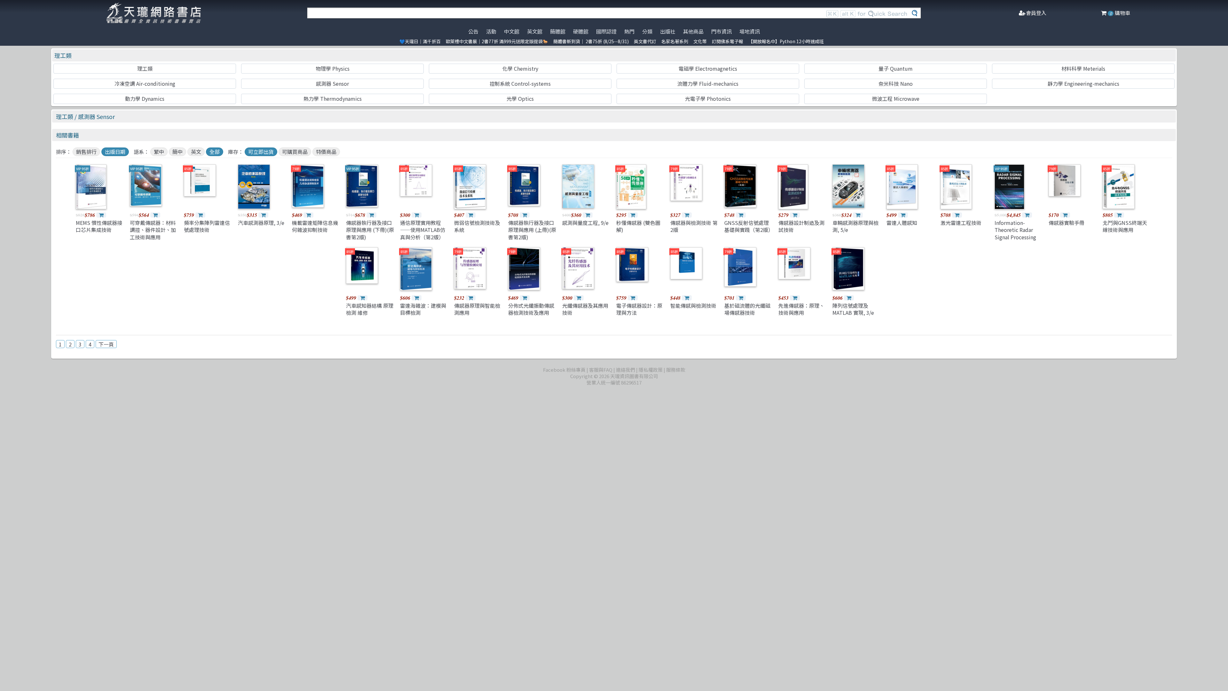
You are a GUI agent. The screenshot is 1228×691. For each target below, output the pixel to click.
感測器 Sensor (332, 83)
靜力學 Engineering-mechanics (1083, 83)
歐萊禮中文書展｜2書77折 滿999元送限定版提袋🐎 (497, 41)
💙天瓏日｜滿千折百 (420, 41)
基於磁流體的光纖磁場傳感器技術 (747, 309)
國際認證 (606, 31)
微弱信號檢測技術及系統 (477, 226)
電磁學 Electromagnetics (708, 68)
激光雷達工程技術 (961, 222)
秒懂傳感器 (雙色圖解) (638, 226)
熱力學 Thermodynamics (332, 98)
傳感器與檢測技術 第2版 (694, 226)
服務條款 (675, 369)
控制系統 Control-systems (520, 83)
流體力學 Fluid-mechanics (707, 83)
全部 (214, 151)
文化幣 (700, 41)
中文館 (511, 31)
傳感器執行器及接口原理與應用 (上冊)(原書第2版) (532, 230)
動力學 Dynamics (144, 98)
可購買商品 (295, 151)
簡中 (177, 151)
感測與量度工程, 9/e (585, 222)
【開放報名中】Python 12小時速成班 (786, 41)
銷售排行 (86, 151)
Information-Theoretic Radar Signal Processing (1015, 230)
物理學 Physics (333, 68)
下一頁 (106, 344)
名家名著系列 (674, 41)
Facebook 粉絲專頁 (564, 369)
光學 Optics (520, 98)
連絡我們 (625, 369)
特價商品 (326, 151)
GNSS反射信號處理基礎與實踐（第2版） (748, 226)
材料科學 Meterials (1083, 68)
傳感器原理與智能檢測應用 (477, 309)
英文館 (534, 31)
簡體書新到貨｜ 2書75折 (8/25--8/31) (591, 41)
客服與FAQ (600, 369)
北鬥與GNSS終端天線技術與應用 (1125, 226)
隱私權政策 (651, 369)
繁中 (159, 151)
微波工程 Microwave (895, 98)
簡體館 (557, 31)
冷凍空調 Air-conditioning (144, 83)
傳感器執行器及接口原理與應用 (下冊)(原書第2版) (370, 230)
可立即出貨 (261, 151)
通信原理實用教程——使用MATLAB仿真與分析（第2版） (422, 230)
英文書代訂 (645, 41)
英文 (196, 151)
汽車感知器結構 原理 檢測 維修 (369, 309)
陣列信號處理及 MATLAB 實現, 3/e (853, 309)
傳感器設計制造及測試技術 (801, 226)
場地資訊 (749, 31)
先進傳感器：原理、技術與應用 (801, 309)
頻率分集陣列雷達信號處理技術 (207, 226)
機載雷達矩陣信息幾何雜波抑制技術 (315, 226)
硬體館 (580, 31)
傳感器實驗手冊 (1066, 222)
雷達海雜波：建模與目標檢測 (423, 309)
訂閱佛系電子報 (727, 41)
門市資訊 (721, 31)
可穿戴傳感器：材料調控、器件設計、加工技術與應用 (153, 230)
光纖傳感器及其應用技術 (585, 309)
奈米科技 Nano (895, 83)
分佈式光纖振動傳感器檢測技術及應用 (531, 309)
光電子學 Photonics (708, 98)
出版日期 (115, 151)
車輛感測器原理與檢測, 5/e (855, 226)
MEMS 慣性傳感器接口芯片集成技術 (99, 226)
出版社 (667, 31)
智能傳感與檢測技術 (693, 305)
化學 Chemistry (520, 68)
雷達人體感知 (901, 222)
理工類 (63, 55)
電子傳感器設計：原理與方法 (639, 309)
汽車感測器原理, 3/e (261, 222)
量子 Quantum (895, 68)
